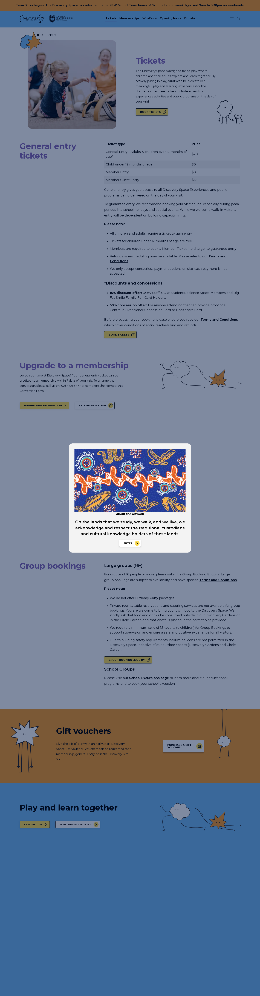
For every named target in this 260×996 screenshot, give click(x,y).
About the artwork (130, 514)
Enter (127, 543)
